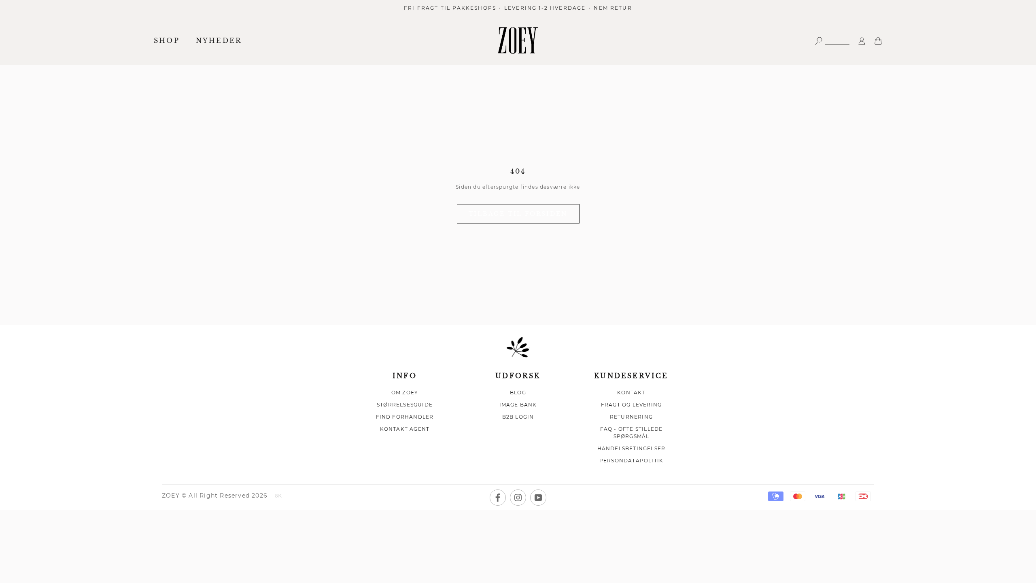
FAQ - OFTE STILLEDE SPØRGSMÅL (631, 432)
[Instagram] (518, 497)
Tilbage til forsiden (518, 213)
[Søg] (832, 40)
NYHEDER (219, 40)
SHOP (167, 40)
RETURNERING (631, 417)
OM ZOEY (404, 392)
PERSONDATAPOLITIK (631, 460)
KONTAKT (631, 392)
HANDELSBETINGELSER (631, 448)
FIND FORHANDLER (405, 417)
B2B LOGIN (518, 417)
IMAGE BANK (518, 405)
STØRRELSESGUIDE (405, 405)
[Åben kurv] (878, 40)
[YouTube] (538, 497)
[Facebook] (498, 497)
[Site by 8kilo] (278, 496)
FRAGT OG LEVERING (631, 405)
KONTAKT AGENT (405, 429)
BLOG (518, 392)
